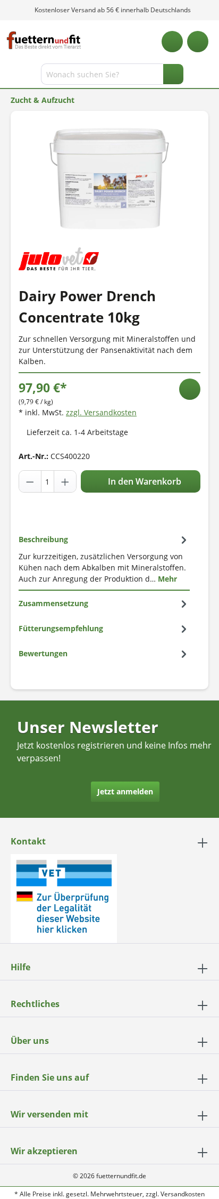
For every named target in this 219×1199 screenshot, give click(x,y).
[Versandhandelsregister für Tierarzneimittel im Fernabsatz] (64, 897)
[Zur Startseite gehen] (43, 40)
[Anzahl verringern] (30, 481)
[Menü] (9, 76)
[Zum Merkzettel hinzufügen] (189, 389)
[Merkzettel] (172, 41)
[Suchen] (173, 74)
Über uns (30, 1041)
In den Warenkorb (143, 481)
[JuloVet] (59, 258)
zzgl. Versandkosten (101, 412)
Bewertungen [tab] (43, 653)
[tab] (104, 559)
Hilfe (20, 967)
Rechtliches (35, 1004)
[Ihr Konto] (197, 41)
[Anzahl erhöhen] (65, 481)
